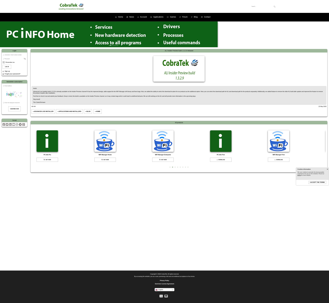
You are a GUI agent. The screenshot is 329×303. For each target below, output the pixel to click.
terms (299, 175)
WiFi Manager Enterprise (163, 154)
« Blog (87, 111)
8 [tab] (188, 167)
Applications (158, 17)
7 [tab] (185, 167)
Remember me (10, 62)
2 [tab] (172, 167)
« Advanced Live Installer (43, 111)
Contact (207, 17)
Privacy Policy (164, 280)
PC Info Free (221, 154)
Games (173, 17)
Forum (185, 17)
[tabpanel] (63, 146)
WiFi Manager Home (105, 154)
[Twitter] (7, 125)
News (131, 17)
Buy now (48, 159)
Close (327, 169)
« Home (97, 111)
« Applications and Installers (69, 111)
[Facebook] (4, 125)
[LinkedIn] (10, 125)
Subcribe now (14, 109)
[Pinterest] (23, 125)
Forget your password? (12, 74)
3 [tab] (175, 167)
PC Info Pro (47, 154)
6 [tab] (183, 167)
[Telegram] (20, 125)
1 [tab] (170, 167)
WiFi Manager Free (279, 154)
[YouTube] (13, 125)
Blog (196, 17)
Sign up (7, 71)
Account (143, 17)
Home (120, 17)
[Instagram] (17, 125)
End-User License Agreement (164, 284)
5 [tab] (180, 167)
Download (221, 159)
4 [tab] (178, 167)
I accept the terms (317, 182)
